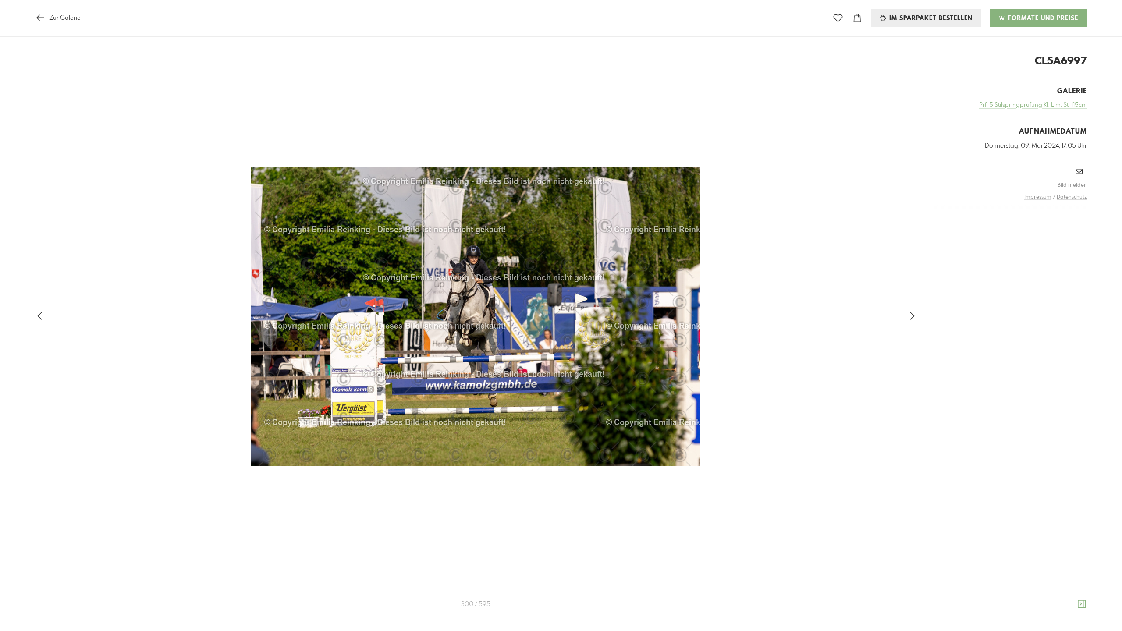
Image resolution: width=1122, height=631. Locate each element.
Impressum (1037, 197)
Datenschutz (1072, 197)
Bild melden (1072, 185)
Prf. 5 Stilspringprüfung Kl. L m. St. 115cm (1033, 105)
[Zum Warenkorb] (857, 18)
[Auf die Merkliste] (838, 18)
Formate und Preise (1042, 18)
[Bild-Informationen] (1081, 604)
